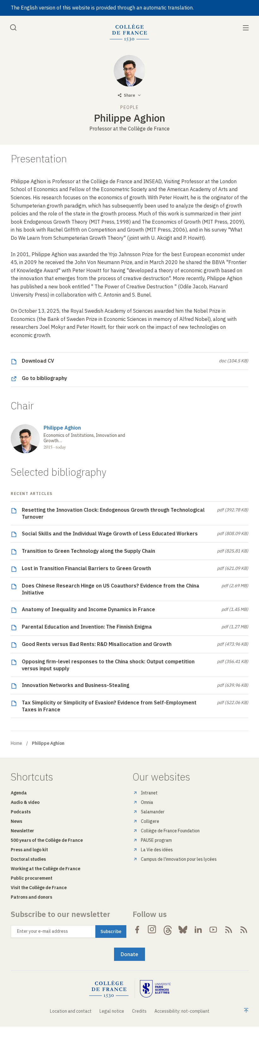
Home (16, 743)
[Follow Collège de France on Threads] (167, 929)
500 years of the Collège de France (47, 840)
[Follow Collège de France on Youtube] (213, 929)
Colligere (150, 821)
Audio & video (25, 802)
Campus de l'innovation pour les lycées (179, 859)
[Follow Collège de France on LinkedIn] (198, 929)
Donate (129, 954)
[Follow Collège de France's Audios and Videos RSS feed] (243, 929)
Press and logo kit (29, 850)
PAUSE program (156, 840)
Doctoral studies (28, 859)
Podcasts (21, 812)
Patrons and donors (31, 897)
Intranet (149, 793)
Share (129, 95)
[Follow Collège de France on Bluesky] (182, 929)
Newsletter (22, 831)
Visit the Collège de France (39, 887)
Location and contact (71, 1011)
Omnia (147, 802)
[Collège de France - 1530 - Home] (129, 33)
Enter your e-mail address (42, 931)
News (16, 821)
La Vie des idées (157, 850)
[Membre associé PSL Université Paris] (155, 989)
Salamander (153, 812)
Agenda (19, 793)
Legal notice (111, 1011)
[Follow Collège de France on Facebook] (137, 929)
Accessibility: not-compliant (181, 1011)
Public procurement (31, 878)
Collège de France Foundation (170, 831)
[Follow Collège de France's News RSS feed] (228, 929)
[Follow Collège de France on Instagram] (152, 929)
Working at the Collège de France (45, 868)
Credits (139, 1011)
